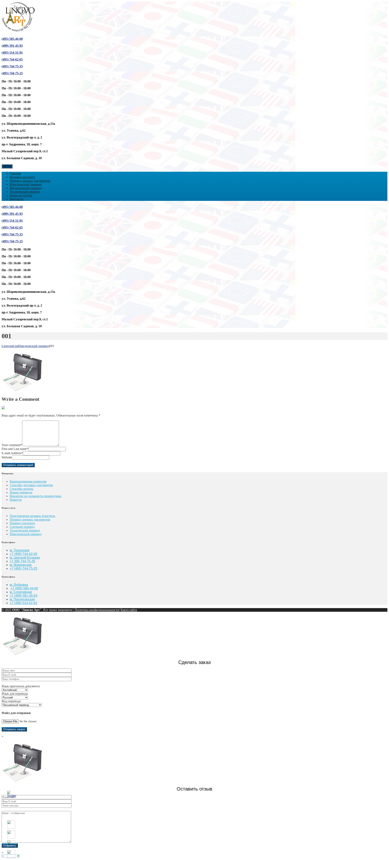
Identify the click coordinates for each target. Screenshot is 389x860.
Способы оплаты (21, 488)
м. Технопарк (19, 550)
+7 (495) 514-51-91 (23, 603)
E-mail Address (12, 453)
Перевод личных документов (30, 180)
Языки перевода (21, 492)
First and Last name (15, 449)
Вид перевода (11, 701)
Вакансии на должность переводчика (35, 496)
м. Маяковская (21, 565)
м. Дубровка (19, 584)
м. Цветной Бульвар (25, 557)
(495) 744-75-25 (12, 73)
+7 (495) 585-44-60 (24, 588)
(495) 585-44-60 (12, 38)
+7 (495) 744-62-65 (23, 554)
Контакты (16, 199)
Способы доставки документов (31, 485)
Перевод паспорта (22, 177)
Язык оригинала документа (21, 686)
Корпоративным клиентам (28, 481)
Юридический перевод (26, 184)
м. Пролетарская (22, 599)
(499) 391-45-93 (12, 45)
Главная (15, 173)
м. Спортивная (21, 592)
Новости (16, 499)
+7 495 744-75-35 (22, 561)
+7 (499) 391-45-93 (23, 595)
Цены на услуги (21, 195)
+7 (12, 568)
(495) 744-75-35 (12, 66)
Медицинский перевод (26, 188)
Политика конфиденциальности (97, 610)
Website (7, 457)
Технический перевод (25, 191)
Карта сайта (129, 610)
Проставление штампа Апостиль (32, 516)
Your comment (12, 445)
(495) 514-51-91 (12, 52)
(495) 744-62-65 (12, 59)
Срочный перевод (22, 527)
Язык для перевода (15, 693)
